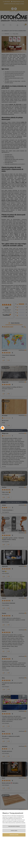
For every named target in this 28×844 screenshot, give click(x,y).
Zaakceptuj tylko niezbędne (14, 826)
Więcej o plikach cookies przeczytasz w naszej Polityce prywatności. (13, 822)
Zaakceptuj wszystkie (14, 834)
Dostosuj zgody (14, 830)
